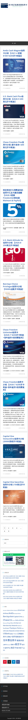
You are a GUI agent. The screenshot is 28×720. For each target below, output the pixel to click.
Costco (13, 620)
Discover (5, 623)
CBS (23, 616)
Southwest (6, 628)
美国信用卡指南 (5, 704)
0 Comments (7, 88)
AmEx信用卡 (6, 85)
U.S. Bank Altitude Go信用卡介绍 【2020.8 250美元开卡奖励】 (13, 243)
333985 (4, 674)
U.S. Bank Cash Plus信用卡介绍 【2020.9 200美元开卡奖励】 (13, 99)
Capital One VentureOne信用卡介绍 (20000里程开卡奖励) (13, 439)
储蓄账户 (12, 634)
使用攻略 (16, 227)
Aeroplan (5, 610)
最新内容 (20, 640)
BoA (11, 616)
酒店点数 (18, 318)
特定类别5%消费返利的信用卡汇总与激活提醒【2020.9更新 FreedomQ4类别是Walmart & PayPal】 (13, 195)
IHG (15, 623)
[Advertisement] (14, 24)
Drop (8, 623)
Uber (23, 628)
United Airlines (19, 631)
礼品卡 (9, 644)
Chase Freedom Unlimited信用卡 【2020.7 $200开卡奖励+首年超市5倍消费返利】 (13, 333)
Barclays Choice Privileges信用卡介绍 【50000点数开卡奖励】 (13, 286)
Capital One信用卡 (7, 470)
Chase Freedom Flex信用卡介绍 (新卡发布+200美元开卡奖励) (13, 145)
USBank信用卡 (6, 131)
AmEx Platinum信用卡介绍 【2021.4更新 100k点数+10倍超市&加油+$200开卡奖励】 (14, 676)
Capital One (18, 616)
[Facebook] (18, 662)
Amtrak (15, 613)
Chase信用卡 (6, 178)
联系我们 (5, 691)
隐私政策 (5, 696)
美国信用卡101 (5, 707)
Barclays (6, 616)
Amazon (16, 610)
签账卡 (13, 644)
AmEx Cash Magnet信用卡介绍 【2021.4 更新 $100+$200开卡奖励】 (14, 53)
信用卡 (11, 85)
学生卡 (15, 634)
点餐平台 (5, 644)
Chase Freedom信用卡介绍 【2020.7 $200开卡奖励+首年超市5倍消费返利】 (13, 386)
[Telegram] (13, 662)
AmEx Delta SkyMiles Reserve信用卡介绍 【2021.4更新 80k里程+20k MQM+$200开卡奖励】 (13, 591)
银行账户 (19, 648)
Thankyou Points (15, 628)
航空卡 (18, 644)
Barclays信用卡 (7, 318)
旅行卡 (21, 636)
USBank (6, 633)
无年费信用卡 (10, 640)
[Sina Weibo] (5, 662)
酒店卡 (13, 648)
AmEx (11, 613)
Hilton (11, 623)
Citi (10, 620)
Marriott (18, 623)
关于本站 (5, 686)
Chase (6, 620)
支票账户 (9, 637)
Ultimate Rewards (8, 227)
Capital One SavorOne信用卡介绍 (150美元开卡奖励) (14, 484)
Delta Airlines (19, 620)
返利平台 (7, 648)
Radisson (20, 625)
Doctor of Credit (6, 710)
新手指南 (15, 636)
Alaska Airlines (10, 610)
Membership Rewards (10, 625)
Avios (19, 613)
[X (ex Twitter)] (9, 662)
